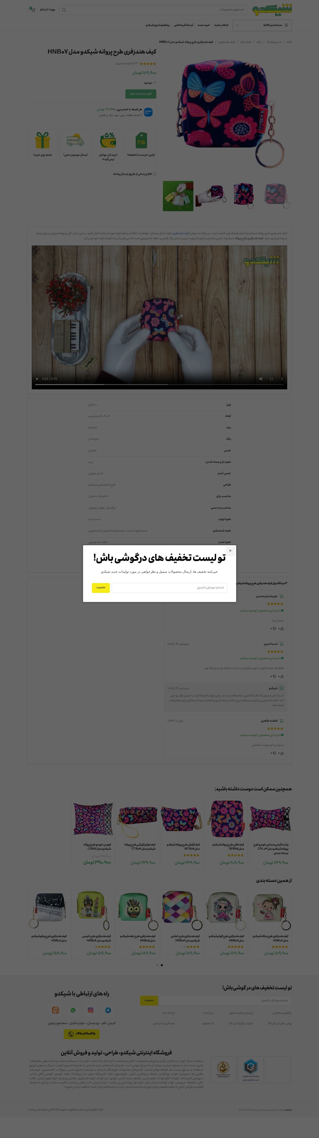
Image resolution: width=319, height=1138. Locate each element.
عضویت (100, 587)
